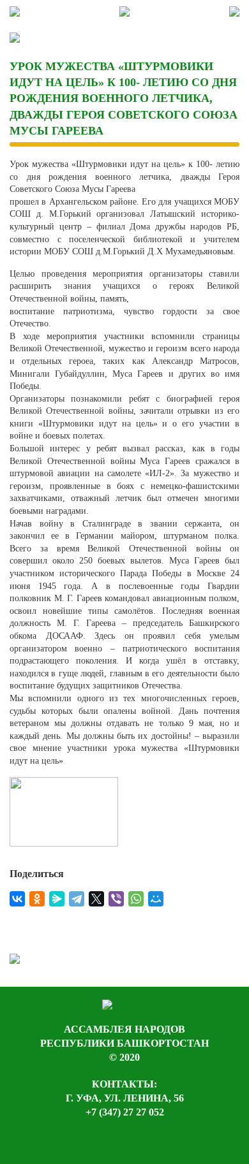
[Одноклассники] (37, 898)
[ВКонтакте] (17, 898)
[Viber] (116, 898)
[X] (96, 898)
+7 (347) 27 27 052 (125, 1112)
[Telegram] (76, 898)
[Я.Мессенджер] (56, 898)
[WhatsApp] (136, 898)
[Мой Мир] (155, 898)
